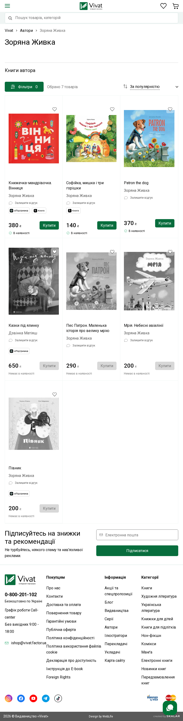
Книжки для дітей (157, 619)
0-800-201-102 (21, 594)
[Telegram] (46, 698)
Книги (146, 588)
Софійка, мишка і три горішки (85, 185)
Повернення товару (63, 613)
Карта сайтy (115, 660)
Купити (49, 225)
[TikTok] (58, 698)
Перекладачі (116, 644)
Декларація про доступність (71, 660)
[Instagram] (8, 698)
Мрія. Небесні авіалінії (143, 325)
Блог (109, 602)
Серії (109, 619)
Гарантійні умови (61, 621)
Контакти (54, 596)
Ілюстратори (116, 635)
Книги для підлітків (158, 627)
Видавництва (116, 610)
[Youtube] (33, 698)
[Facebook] (21, 698)
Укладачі (112, 652)
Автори (111, 627)
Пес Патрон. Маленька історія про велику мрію (87, 328)
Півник (15, 468)
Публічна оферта (61, 629)
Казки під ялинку (24, 325)
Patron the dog (136, 183)
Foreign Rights (58, 677)
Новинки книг (153, 669)
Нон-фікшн (151, 635)
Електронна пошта (121, 535)
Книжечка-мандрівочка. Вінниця (30, 185)
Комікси (148, 644)
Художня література (159, 596)
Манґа (146, 652)
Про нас (53, 588)
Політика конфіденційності (70, 638)
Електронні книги (156, 660)
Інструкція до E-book (64, 669)
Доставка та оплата (63, 604)
